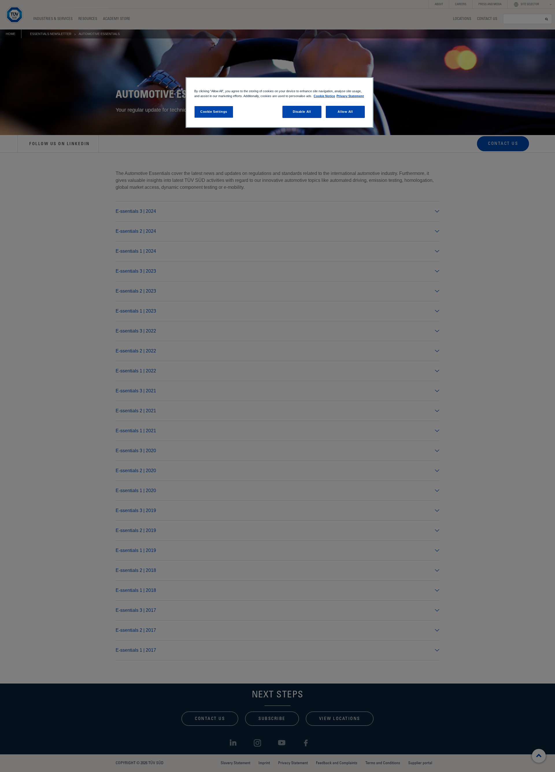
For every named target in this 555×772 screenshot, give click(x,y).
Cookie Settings (213, 111)
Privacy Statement (350, 96)
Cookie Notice (324, 96)
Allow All (345, 111)
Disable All (302, 111)
